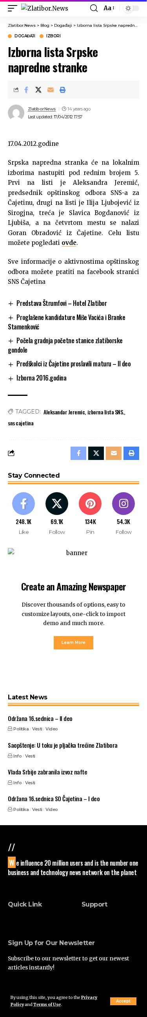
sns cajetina (20, 423)
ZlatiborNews (42, 109)
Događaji (25, 36)
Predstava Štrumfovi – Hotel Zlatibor (61, 303)
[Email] (50, 89)
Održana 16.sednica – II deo (40, 718)
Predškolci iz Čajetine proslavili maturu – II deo (73, 363)
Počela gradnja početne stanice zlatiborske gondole (65, 345)
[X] (57, 514)
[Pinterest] (90, 514)
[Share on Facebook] (26, 89)
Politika (21, 729)
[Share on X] (38, 89)
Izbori (53, 36)
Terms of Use (47, 1004)
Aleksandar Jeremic (64, 412)
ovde (69, 242)
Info (17, 756)
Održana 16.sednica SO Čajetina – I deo (54, 798)
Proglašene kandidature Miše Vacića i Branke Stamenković (66, 322)
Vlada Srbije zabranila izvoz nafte (47, 771)
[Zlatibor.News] (44, 8)
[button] (123, 1001)
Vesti (37, 729)
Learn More (73, 642)
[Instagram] (123, 514)
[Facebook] (23, 514)
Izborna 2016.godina (41, 378)
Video (51, 729)
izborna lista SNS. (105, 412)
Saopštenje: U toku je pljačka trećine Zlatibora (63, 745)
